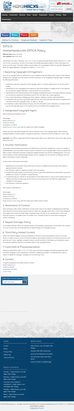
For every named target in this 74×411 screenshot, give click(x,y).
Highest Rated (29, 40)
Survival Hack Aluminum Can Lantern (42, 354)
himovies (6, 377)
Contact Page (16, 127)
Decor (29, 15)
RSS (33, 35)
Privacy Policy (8, 352)
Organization (43, 15)
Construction (13, 15)
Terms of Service (9, 357)
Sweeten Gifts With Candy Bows (41, 351)
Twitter (14, 35)
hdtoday (6, 389)
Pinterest (24, 35)
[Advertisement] (34, 28)
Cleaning (4, 15)
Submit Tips (45, 40)
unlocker (6, 372)
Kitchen (51, 15)
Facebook (5, 35)
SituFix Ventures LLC (60, 404)
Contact (6, 346)
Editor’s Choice (10, 40)
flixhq (5, 394)
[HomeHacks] (22, 6)
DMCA (5, 349)
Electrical (22, 15)
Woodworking (6, 19)
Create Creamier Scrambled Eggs (41, 362)
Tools (64, 15)
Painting (58, 15)
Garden (35, 15)
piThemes (41, 408)
